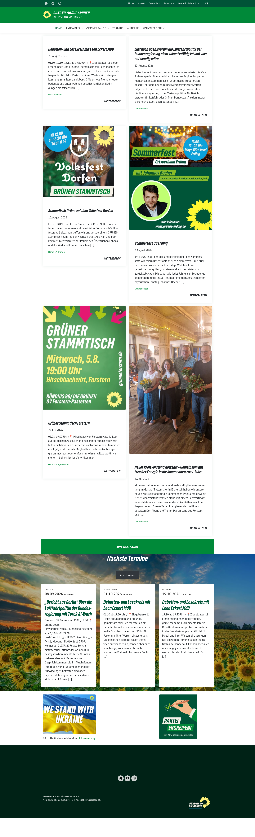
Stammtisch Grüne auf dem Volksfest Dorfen (80, 210)
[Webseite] (46, 3)
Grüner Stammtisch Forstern (69, 423)
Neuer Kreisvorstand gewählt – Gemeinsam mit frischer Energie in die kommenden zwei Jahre (169, 469)
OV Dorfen (60, 251)
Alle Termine (127, 575)
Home (51, 251)
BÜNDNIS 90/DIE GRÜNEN (71, 13)
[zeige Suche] (207, 3)
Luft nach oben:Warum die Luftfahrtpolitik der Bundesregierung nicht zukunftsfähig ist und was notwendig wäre (171, 54)
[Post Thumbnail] (78, 161)
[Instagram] (60, 3)
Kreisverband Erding (67, 17)
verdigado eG (94, 799)
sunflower (65, 799)
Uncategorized (55, 94)
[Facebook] (53, 3)
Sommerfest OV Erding (151, 243)
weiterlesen (112, 101)
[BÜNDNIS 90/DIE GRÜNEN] (47, 14)
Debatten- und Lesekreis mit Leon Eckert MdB (81, 49)
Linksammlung (86, 738)
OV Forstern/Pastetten (58, 464)
